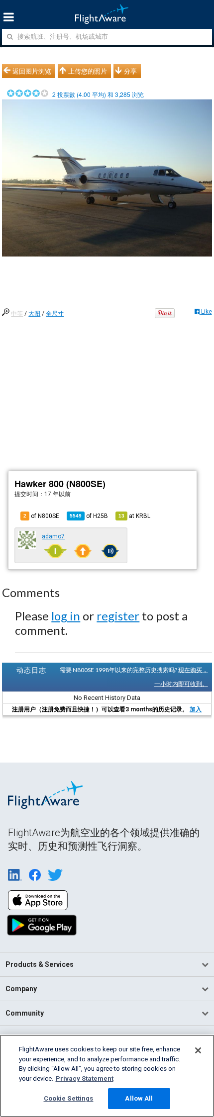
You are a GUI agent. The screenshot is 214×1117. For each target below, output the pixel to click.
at (134, 516)
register (118, 615)
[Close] (198, 1050)
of (89, 516)
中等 (17, 313)
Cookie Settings (69, 1098)
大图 (34, 313)
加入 (196, 709)
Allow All (139, 1098)
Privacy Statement (84, 1078)
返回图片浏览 (31, 71)
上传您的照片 (87, 71)
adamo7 (53, 536)
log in (65, 615)
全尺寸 (55, 313)
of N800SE (41, 516)
